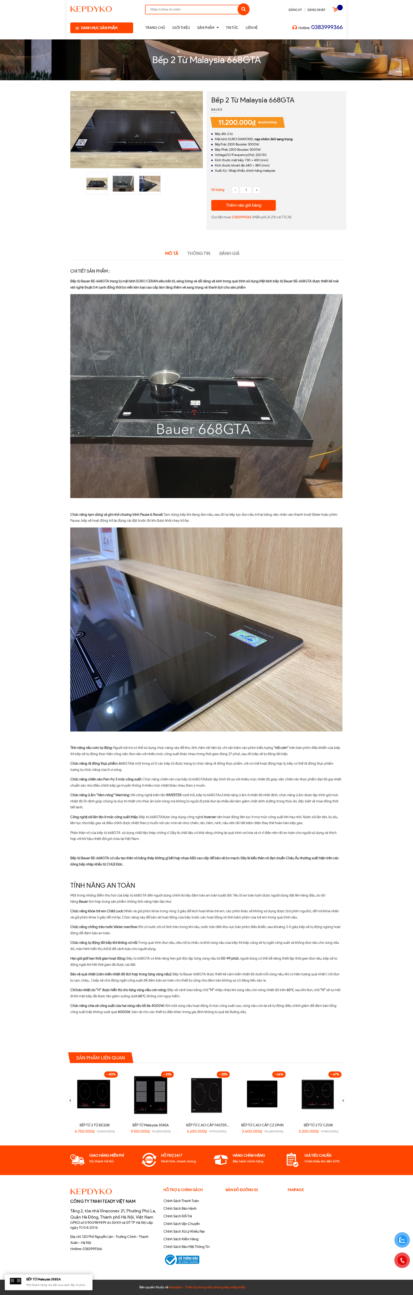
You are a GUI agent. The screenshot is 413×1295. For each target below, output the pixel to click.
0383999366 (327, 27)
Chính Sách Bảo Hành (179, 1208)
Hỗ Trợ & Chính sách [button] (183, 1190)
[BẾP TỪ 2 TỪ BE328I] (94, 1094)
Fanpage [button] (296, 1190)
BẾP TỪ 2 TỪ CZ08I (318, 1125)
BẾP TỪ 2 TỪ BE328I (95, 1125)
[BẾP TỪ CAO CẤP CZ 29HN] (262, 1094)
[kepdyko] (91, 8)
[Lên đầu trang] (344, 1283)
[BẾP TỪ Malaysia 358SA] (150, 1094)
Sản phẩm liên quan (100, 1058)
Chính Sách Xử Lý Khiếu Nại (184, 1231)
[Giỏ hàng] (335, 10)
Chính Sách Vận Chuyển (181, 1224)
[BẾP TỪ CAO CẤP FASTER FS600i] (206, 1094)
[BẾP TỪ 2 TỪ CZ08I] (318, 1094)
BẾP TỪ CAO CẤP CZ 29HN (262, 1125)
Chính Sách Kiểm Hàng (181, 1239)
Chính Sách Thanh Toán (181, 1201)
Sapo (270, 1287)
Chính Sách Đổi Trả (177, 1216)
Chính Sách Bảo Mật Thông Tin (186, 1247)
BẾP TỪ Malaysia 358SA (150, 1125)
